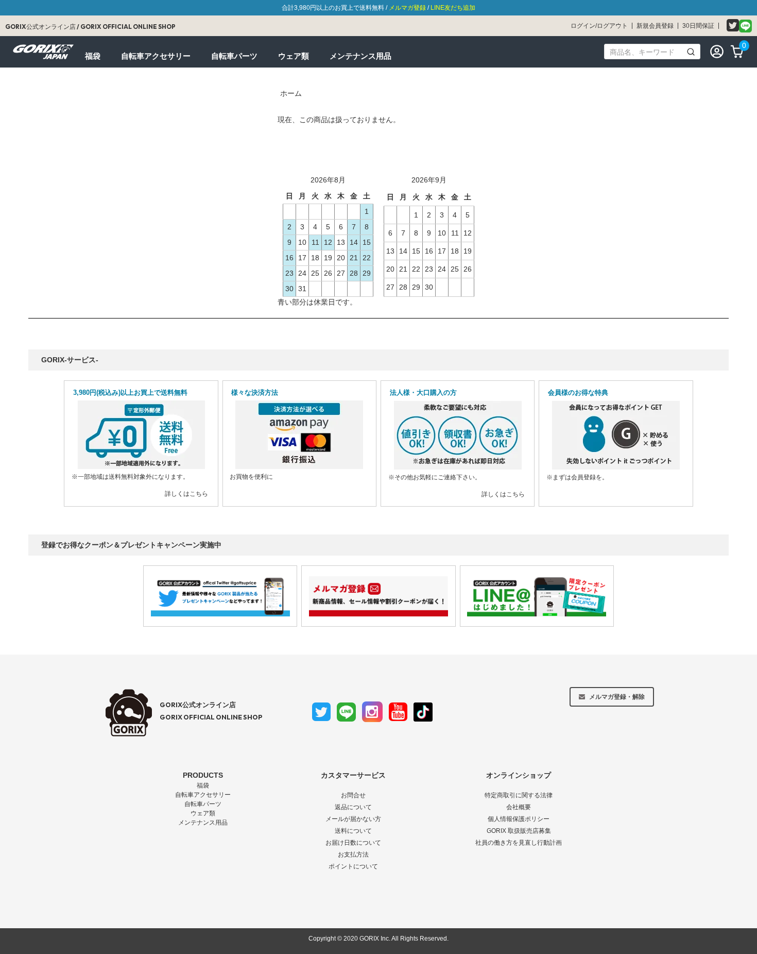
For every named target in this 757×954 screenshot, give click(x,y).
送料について (353, 830)
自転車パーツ (202, 804)
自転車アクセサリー (203, 794)
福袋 (203, 785)
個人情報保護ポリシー (518, 819)
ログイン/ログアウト (599, 26)
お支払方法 (353, 854)
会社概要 (518, 807)
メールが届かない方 (353, 819)
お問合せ (353, 795)
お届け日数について (353, 842)
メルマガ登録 (407, 7)
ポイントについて (353, 866)
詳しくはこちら (186, 493)
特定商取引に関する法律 (519, 795)
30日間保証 (698, 26)
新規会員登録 (655, 26)
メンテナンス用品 (203, 822)
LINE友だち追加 (453, 7)
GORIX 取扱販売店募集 (519, 830)
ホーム (291, 93)
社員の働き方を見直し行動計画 (518, 842)
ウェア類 (203, 813)
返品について (353, 807)
